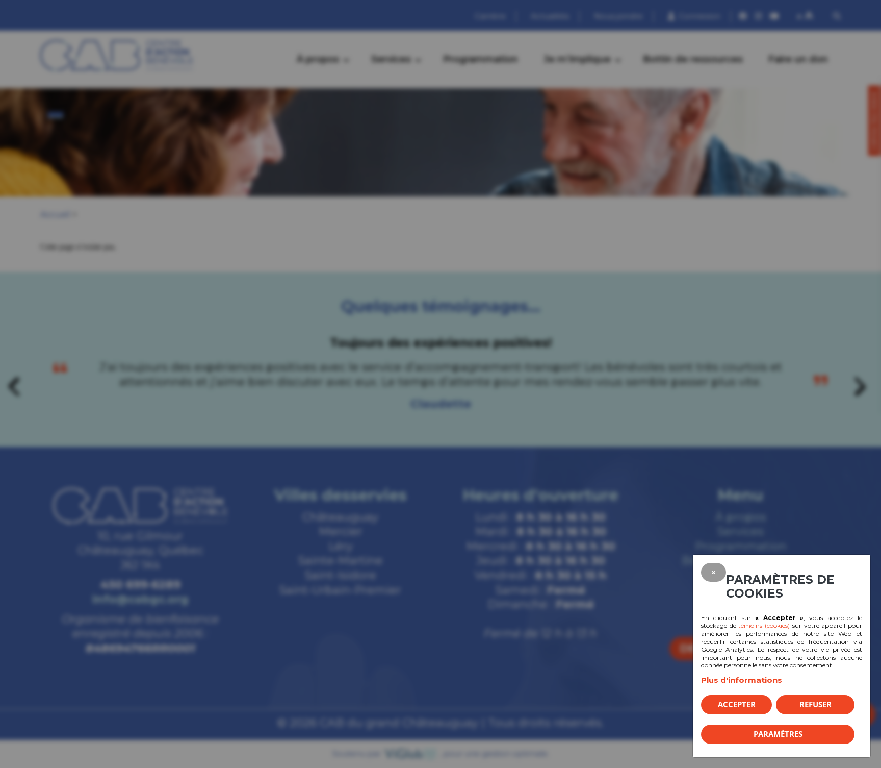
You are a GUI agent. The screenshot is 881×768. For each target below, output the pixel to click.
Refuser (815, 704)
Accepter (737, 704)
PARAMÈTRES (778, 734)
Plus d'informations (741, 680)
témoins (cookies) (764, 625)
